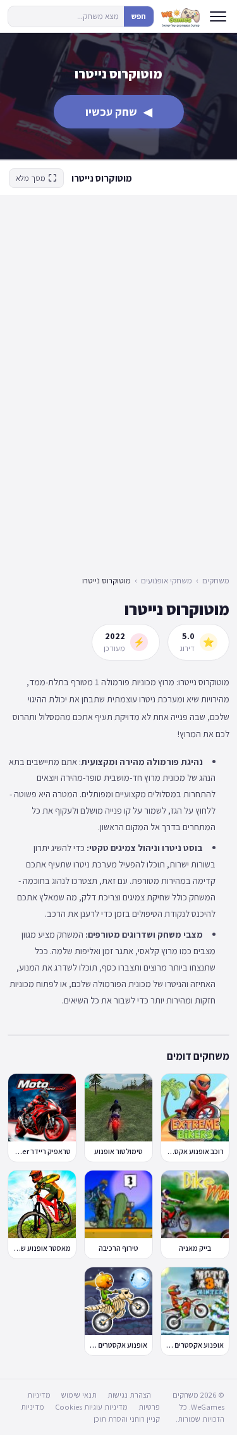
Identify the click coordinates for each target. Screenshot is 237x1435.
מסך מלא (31, 178)
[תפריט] (218, 16)
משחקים (215, 580)
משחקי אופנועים (166, 580)
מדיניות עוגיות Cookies (91, 1406)
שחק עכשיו (118, 111)
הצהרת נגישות (129, 1394)
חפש (138, 16)
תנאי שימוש (79, 1394)
